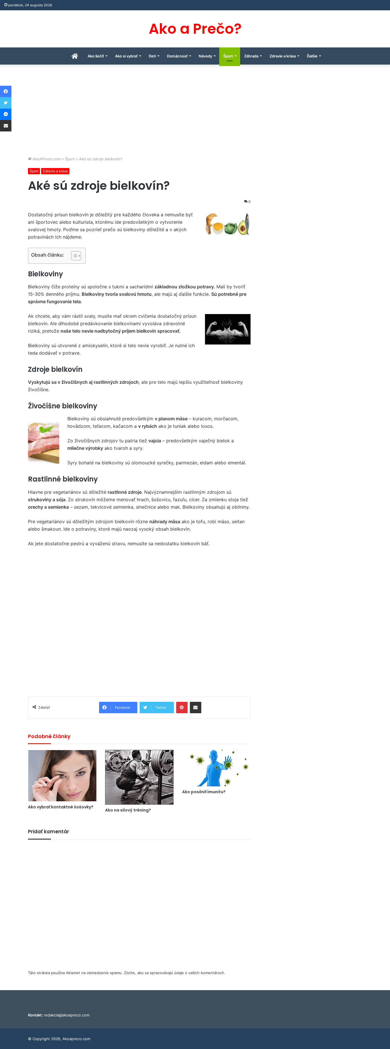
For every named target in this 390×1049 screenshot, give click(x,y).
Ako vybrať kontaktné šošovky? (60, 807)
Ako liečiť (96, 56)
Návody (205, 56)
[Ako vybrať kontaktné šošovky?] (62, 776)
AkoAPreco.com (46, 159)
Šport (228, 56)
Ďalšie (312, 56)
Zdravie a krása (283, 56)
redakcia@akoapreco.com (66, 1015)
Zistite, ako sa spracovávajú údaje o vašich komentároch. (174, 972)
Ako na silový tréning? (128, 810)
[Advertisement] (195, 113)
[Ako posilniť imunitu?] (216, 768)
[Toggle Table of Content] (73, 256)
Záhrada (251, 56)
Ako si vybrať (126, 56)
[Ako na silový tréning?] (139, 777)
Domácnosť (177, 56)
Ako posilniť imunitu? (204, 792)
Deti (152, 56)
